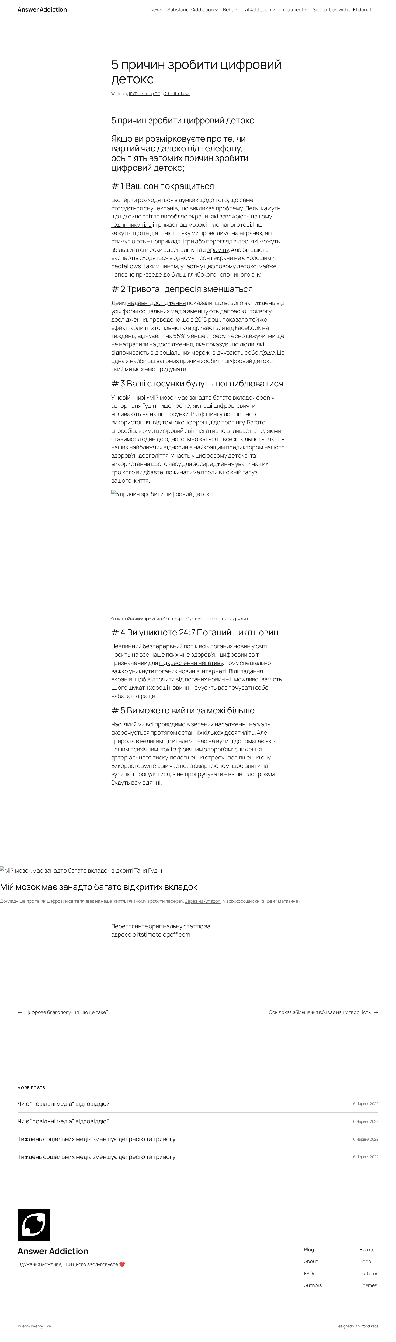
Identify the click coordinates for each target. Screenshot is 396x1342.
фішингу (211, 414)
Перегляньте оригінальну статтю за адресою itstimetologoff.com (161, 930)
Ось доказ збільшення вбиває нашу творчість (320, 1012)
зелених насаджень (218, 724)
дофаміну (215, 250)
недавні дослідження (156, 303)
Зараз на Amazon (203, 901)
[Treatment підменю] (306, 9)
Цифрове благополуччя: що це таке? (66, 1012)
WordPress (369, 1326)
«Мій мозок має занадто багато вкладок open (208, 397)
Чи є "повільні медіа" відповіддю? (64, 1103)
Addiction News (177, 93)
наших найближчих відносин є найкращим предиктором (187, 447)
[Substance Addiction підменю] (216, 9)
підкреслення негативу (191, 663)
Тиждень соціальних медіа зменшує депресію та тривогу (97, 1139)
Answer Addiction (42, 9)
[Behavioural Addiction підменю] (273, 9)
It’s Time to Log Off (144, 93)
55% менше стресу (199, 336)
